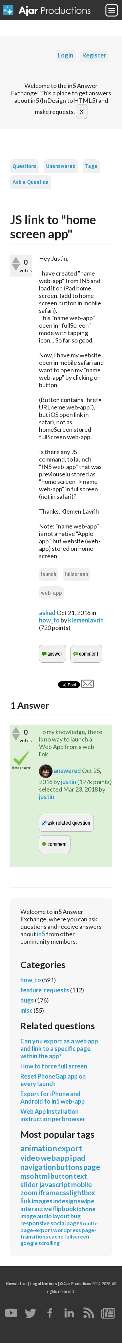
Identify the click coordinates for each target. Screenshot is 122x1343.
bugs (27, 1000)
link (25, 1201)
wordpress (67, 1230)
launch (48, 574)
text (80, 1176)
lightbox (82, 1192)
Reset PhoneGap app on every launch (53, 1080)
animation (38, 1148)
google (29, 1243)
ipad (77, 1157)
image (28, 1216)
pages (74, 1223)
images (42, 1201)
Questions (25, 166)
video (30, 1157)
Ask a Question (30, 182)
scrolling (49, 1243)
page (91, 1167)
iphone (86, 1208)
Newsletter (16, 1284)
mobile (81, 1184)
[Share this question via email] (87, 685)
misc (26, 1010)
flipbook (64, 1208)
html (42, 1176)
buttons (70, 1167)
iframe (48, 1192)
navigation (38, 1167)
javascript (54, 1184)
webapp (55, 1157)
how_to (49, 620)
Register (94, 55)
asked (47, 612)
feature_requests (44, 990)
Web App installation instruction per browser (52, 1115)
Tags (91, 166)
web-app (51, 593)
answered (67, 770)
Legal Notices (43, 1284)
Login (65, 55)
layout (61, 1216)
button (61, 1176)
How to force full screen (53, 1066)
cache (56, 1236)
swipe (86, 1201)
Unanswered (61, 166)
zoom (29, 1192)
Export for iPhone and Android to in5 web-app (52, 1097)
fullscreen (76, 574)
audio (44, 1216)
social (58, 1223)
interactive (36, 1208)
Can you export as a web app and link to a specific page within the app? (59, 1048)
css (64, 1192)
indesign (65, 1201)
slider (29, 1184)
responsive (35, 1223)
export (70, 1148)
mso (27, 1176)
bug (75, 1216)
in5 (41, 934)
